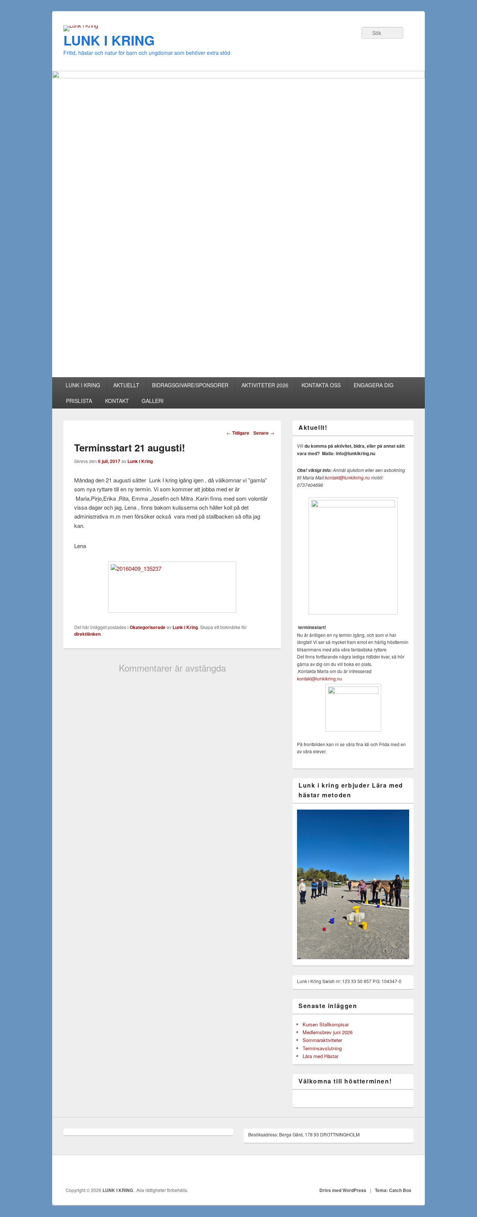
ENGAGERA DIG (374, 385)
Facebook (405, 1171)
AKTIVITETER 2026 (264, 385)
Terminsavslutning (322, 1048)
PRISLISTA (79, 400)
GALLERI (153, 400)
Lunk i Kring (140, 461)
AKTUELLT (126, 385)
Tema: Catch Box (393, 1190)
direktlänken (87, 634)
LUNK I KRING (109, 40)
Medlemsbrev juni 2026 (328, 1032)
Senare (263, 432)
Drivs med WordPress (342, 1190)
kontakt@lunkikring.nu (347, 477)
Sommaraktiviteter (322, 1040)
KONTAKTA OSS (321, 385)
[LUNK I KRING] (80, 25)
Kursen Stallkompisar (326, 1024)
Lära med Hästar (320, 1056)
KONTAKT (117, 400)
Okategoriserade (147, 627)
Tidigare (238, 432)
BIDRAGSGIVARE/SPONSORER (190, 385)
